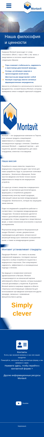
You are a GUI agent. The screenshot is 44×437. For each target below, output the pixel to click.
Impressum (22, 426)
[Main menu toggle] (9, 6)
